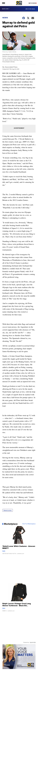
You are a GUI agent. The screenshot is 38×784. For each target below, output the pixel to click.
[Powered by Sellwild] (33, 642)
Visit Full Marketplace (29, 524)
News (5, 18)
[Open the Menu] (3, 3)
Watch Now (32, 3)
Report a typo (8, 510)
